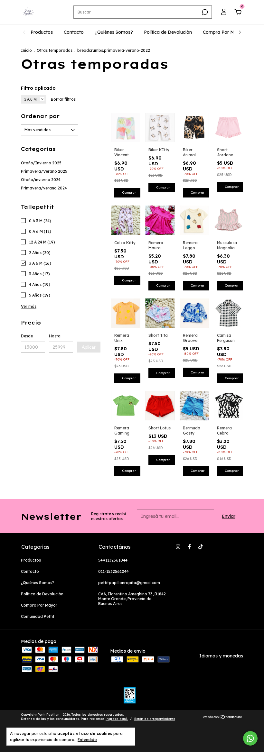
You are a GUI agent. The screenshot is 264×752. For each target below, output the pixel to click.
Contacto (74, 32)
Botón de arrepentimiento (154, 719)
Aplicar (89, 347)
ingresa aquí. (117, 719)
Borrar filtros (63, 99)
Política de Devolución (168, 32)
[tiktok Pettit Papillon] (200, 546)
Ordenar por (40, 116)
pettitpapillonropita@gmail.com (129, 582)
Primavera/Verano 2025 (44, 171)
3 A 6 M (30, 99)
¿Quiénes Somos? (114, 32)
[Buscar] (204, 12)
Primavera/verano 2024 (44, 188)
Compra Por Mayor (223, 32)
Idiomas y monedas (221, 656)
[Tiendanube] (223, 717)
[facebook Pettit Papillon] (189, 546)
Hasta (55, 336)
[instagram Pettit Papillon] (178, 546)
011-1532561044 (113, 571)
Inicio (26, 50)
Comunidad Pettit (37, 616)
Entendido (87, 739)
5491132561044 (112, 560)
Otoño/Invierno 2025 (41, 162)
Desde (27, 336)
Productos (42, 32)
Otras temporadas (54, 50)
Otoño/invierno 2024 (41, 179)
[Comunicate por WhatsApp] (250, 738)
